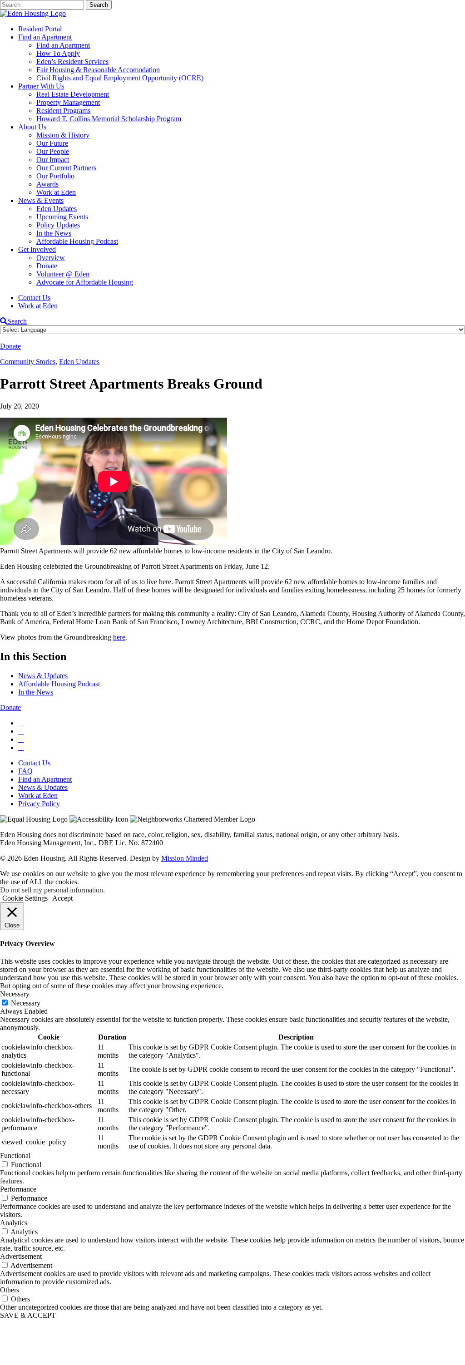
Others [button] (9, 1290)
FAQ (25, 771)
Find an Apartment (45, 37)
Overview (50, 257)
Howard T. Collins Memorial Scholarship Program (108, 119)
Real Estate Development (72, 94)
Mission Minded (184, 858)
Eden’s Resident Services (72, 61)
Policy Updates (58, 225)
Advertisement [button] (21, 1256)
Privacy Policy (39, 804)
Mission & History (62, 135)
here (119, 637)
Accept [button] (62, 898)
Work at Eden (56, 192)
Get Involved (37, 249)
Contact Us (34, 297)
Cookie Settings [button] (25, 898)
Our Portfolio (55, 176)
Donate (46, 266)
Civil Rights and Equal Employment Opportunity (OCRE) (121, 78)
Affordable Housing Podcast (77, 241)
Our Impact (52, 159)
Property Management (68, 102)
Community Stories (27, 361)
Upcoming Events (62, 217)
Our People (52, 151)
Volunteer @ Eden (62, 274)
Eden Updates (56, 208)
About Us (32, 127)
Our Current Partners (66, 168)
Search (17, 321)
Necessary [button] (15, 994)
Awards (47, 184)
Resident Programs (63, 110)
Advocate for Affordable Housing (84, 282)
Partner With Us (41, 86)
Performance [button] (18, 1189)
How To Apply (58, 53)
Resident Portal (40, 29)
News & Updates (43, 676)
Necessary (25, 1003)
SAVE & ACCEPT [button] (28, 1315)
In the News (53, 233)
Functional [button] (15, 1155)
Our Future (52, 143)
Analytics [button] (13, 1223)
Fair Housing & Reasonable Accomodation (98, 70)
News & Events (41, 200)
